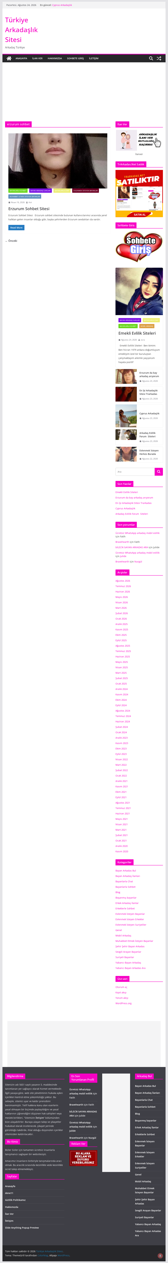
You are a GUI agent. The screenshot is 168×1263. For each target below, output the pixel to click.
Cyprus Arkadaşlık (62, 6)
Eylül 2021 (121, 797)
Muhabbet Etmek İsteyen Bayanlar (25, 196)
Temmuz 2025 (123, 651)
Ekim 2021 (121, 791)
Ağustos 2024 (123, 710)
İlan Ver (37, 58)
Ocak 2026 (121, 618)
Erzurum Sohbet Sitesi (29, 208)
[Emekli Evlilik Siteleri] (139, 291)
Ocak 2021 (121, 840)
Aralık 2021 (122, 781)
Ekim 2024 (121, 699)
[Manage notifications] (160, 1255)
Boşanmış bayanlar (126, 897)
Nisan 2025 (122, 667)
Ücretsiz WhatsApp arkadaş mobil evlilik (137, 533)
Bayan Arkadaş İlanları (41, 190)
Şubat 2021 (122, 835)
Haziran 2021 (123, 813)
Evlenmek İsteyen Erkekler (130, 919)
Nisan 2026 (122, 602)
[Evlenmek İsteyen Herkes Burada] (126, 455)
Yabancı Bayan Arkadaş (128, 962)
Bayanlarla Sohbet (18, 190)
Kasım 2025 (122, 629)
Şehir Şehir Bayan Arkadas (130, 946)
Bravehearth (122, 541)
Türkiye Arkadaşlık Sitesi (21, 29)
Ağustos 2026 (123, 580)
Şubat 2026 (122, 613)
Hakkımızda (55, 58)
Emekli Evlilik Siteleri (137, 333)
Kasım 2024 (122, 694)
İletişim (93, 58)
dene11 (9, 1193)
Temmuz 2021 (123, 808)
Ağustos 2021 (123, 802)
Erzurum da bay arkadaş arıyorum (149, 374)
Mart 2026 (121, 607)
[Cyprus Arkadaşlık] (126, 415)
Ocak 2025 (121, 683)
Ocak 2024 (121, 732)
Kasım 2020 (122, 851)
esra (143, 339)
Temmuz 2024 (123, 716)
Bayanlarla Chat (62, 190)
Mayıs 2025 (122, 661)
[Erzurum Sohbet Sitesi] (57, 160)
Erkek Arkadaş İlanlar (127, 903)
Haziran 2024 (123, 721)
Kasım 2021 (122, 786)
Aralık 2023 (122, 737)
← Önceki (11, 241)
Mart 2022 (121, 764)
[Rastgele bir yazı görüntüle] (159, 58)
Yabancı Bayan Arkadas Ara (131, 968)
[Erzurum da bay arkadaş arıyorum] (126, 377)
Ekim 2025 (121, 634)
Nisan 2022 (122, 759)
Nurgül (138, 561)
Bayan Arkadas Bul (126, 870)
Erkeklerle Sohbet (125, 908)
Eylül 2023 (121, 754)
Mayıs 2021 (122, 818)
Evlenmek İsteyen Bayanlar (86, 190)
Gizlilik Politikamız (15, 1199)
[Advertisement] (83, 97)
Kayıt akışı (121, 992)
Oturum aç (121, 987)
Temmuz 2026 (123, 586)
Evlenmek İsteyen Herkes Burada (149, 452)
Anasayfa (21, 58)
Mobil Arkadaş (147, 326)
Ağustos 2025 (123, 645)
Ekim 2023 (121, 748)
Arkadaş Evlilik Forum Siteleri (147, 434)
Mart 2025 (121, 672)
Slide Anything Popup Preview (22, 1227)
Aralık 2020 (122, 846)
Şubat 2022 (122, 770)
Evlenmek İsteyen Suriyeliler (131, 924)
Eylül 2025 (121, 640)
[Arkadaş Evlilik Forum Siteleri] (126, 437)
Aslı (30, 202)
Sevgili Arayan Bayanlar (128, 951)
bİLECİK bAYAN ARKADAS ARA (132, 547)
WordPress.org (124, 1003)
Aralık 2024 (122, 689)
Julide (123, 556)
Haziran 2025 (123, 656)
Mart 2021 (121, 829)
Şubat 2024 (122, 726)
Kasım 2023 (122, 743)
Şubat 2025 (122, 678)
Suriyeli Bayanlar (125, 957)
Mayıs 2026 (122, 597)
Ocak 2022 (121, 775)
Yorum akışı (122, 997)
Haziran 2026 (123, 591)
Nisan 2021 (122, 824)
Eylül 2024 (121, 705)
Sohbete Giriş (75, 58)
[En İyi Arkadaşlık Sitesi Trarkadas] (126, 395)
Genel (119, 930)
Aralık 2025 (122, 624)
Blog (118, 892)
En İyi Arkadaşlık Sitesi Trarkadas (148, 392)
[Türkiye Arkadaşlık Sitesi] (9, 58)
